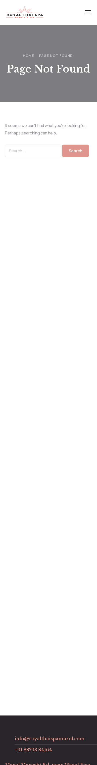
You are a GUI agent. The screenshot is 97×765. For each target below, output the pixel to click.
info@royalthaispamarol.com (50, 738)
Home (28, 55)
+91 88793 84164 (33, 750)
